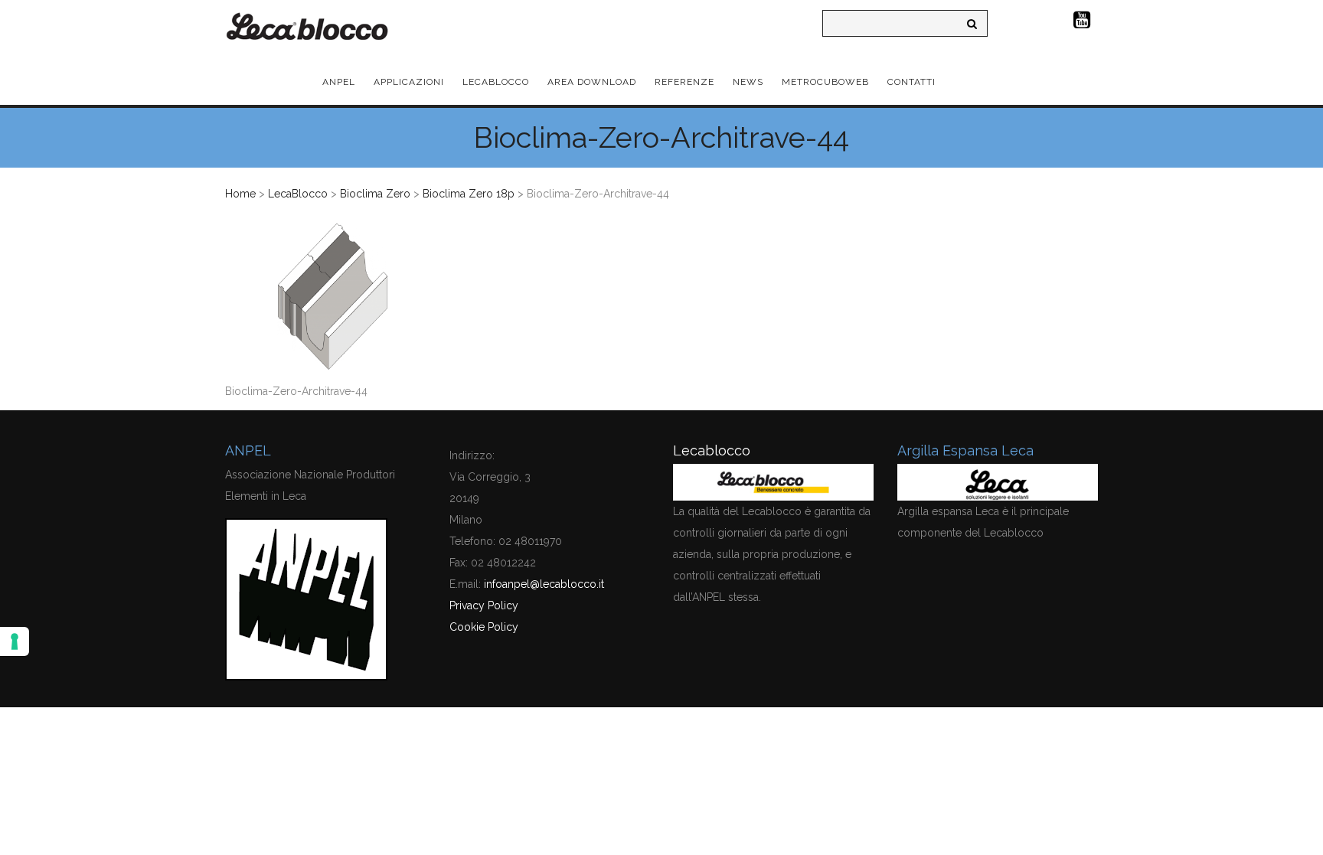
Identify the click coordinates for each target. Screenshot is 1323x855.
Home (240, 194)
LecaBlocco (298, 194)
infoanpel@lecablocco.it (544, 584)
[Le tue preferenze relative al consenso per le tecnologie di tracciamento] (14, 641)
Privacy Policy (483, 605)
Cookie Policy (483, 627)
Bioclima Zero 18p (468, 194)
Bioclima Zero (375, 194)
